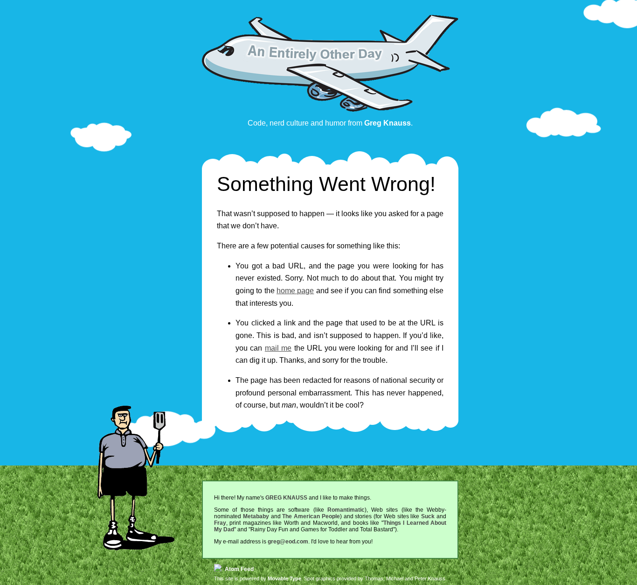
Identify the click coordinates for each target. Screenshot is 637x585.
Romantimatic (346, 510)
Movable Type (284, 578)
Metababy (256, 516)
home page (295, 291)
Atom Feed (238, 569)
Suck (428, 516)
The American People (311, 516)
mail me (278, 348)
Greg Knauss (387, 123)
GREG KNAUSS (286, 497)
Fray (220, 523)
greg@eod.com (288, 541)
